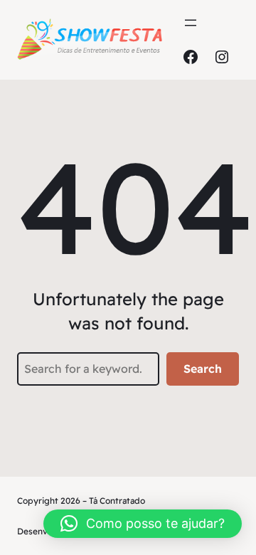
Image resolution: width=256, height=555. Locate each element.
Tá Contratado (117, 500)
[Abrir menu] (190, 22)
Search (202, 368)
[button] (142, 523)
